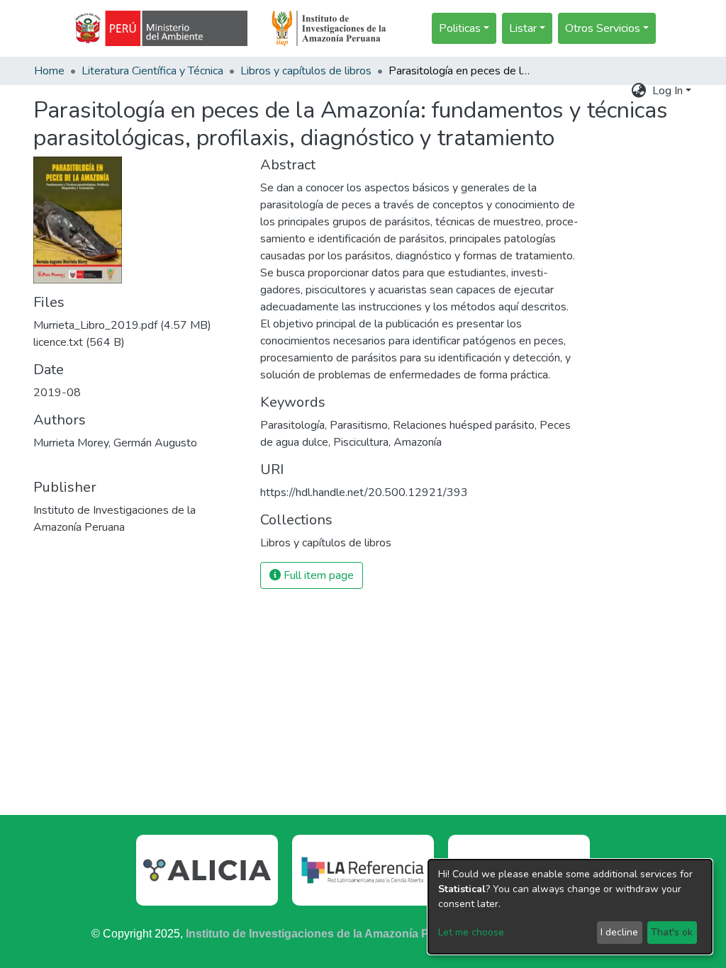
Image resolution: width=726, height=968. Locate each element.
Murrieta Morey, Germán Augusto (115, 443)
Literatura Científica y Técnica (152, 71)
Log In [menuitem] (667, 91)
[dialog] (570, 907)
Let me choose (471, 932)
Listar (523, 28)
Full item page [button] (317, 575)
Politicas (460, 28)
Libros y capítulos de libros (306, 71)
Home (49, 71)
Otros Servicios (602, 28)
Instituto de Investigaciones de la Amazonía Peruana (326, 934)
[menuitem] (639, 90)
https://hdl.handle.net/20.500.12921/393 (364, 492)
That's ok (672, 932)
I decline (619, 932)
